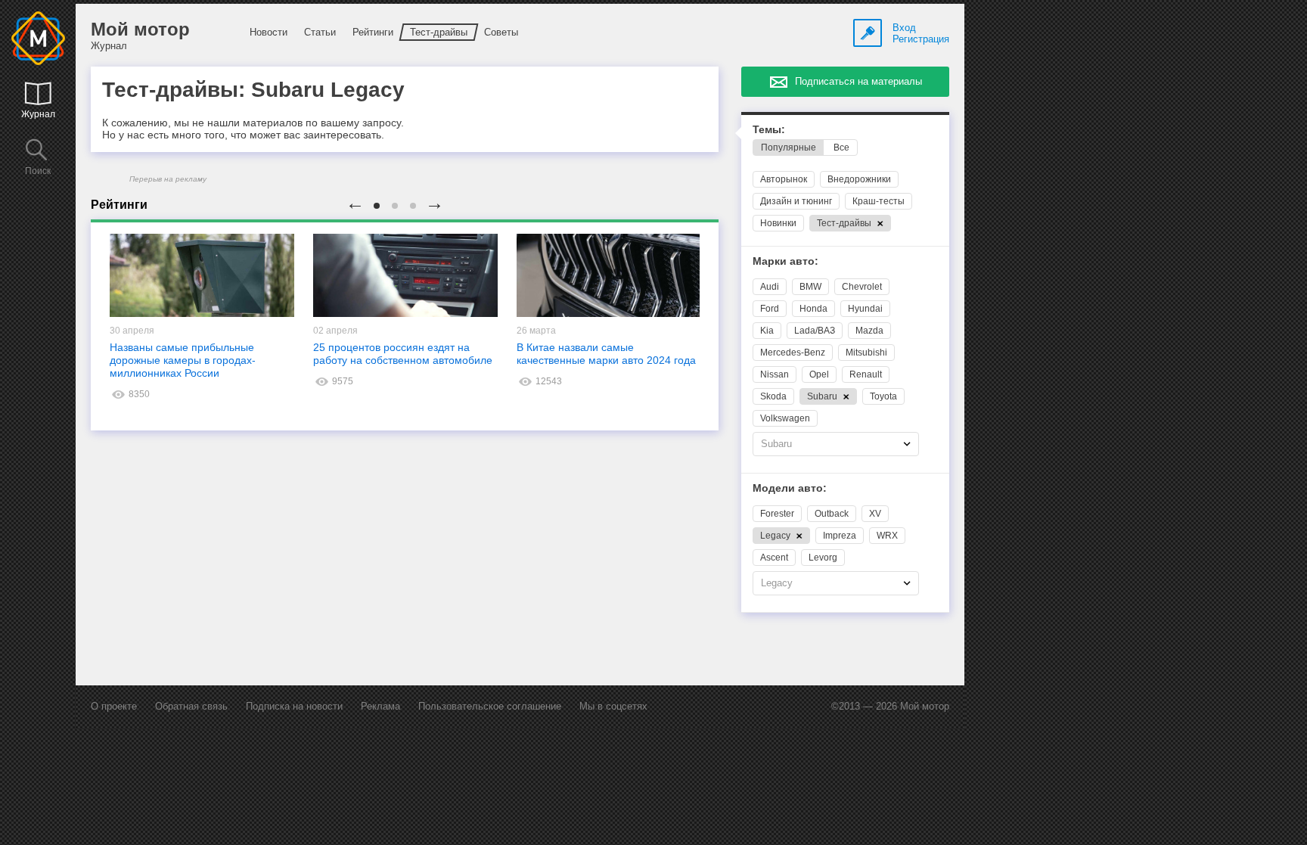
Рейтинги (372, 32)
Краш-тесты (878, 201)
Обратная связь (191, 706)
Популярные (788, 147)
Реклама (380, 706)
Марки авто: (785, 261)
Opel (819, 374)
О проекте (114, 706)
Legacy (776, 535)
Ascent (774, 557)
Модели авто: (790, 488)
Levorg (823, 557)
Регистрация (921, 39)
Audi (769, 286)
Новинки (778, 223)
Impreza (839, 535)
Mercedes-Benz (792, 352)
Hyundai (865, 308)
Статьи (320, 32)
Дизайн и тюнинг (796, 201)
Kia (767, 330)
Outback (832, 513)
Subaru (823, 396)
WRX (887, 535)
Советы (501, 32)
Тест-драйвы (438, 32)
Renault (865, 374)
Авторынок (783, 179)
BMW (810, 286)
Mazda (869, 330)
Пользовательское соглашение (489, 706)
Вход (904, 27)
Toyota (883, 396)
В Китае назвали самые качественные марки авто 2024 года (606, 353)
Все (841, 147)
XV (875, 513)
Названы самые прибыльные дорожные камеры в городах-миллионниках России (183, 360)
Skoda (773, 396)
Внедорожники (859, 179)
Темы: (769, 129)
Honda (813, 308)
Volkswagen (785, 418)
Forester (777, 513)
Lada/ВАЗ (814, 330)
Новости (268, 32)
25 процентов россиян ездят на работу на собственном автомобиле (402, 353)
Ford (769, 308)
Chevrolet (862, 286)
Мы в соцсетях (613, 706)
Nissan (774, 374)
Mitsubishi (866, 352)
